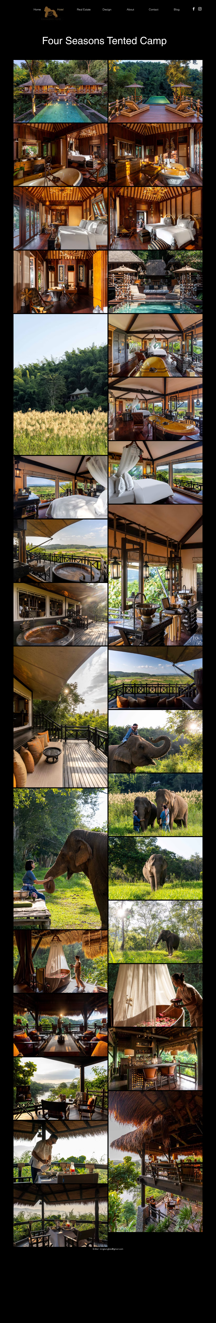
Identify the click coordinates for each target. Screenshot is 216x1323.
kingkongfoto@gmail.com (111, 1249)
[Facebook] (193, 9)
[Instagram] (200, 9)
